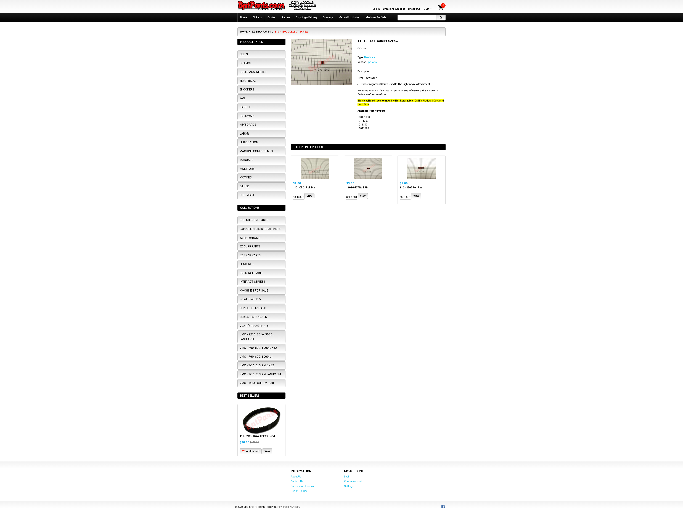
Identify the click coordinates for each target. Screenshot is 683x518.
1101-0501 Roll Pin (304, 187)
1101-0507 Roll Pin (357, 187)
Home (244, 31)
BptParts (372, 62)
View (309, 195)
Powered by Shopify (288, 506)
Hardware (369, 57)
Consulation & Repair (302, 486)
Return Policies (299, 491)
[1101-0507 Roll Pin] (368, 168)
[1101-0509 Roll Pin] (421, 168)
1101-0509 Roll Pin (411, 187)
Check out (414, 8)
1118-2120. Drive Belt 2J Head (257, 436)
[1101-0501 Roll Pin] (315, 168)
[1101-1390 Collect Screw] (321, 40)
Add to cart (252, 451)
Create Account (353, 481)
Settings (349, 486)
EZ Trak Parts (261, 31)
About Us (296, 476)
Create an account (394, 8)
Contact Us (297, 481)
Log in (376, 8)
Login (347, 476)
